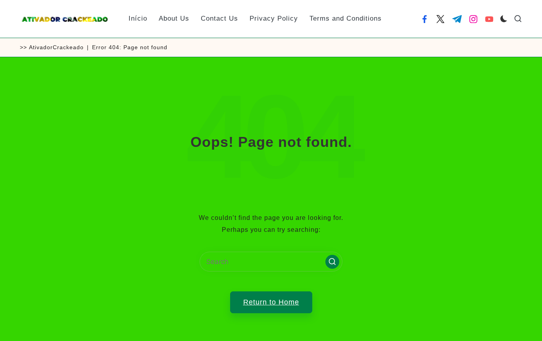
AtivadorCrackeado (56, 47)
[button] (332, 262)
